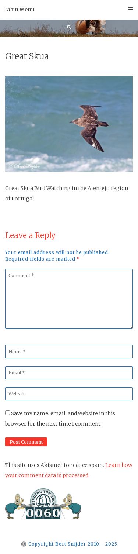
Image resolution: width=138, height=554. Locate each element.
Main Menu (20, 9)
